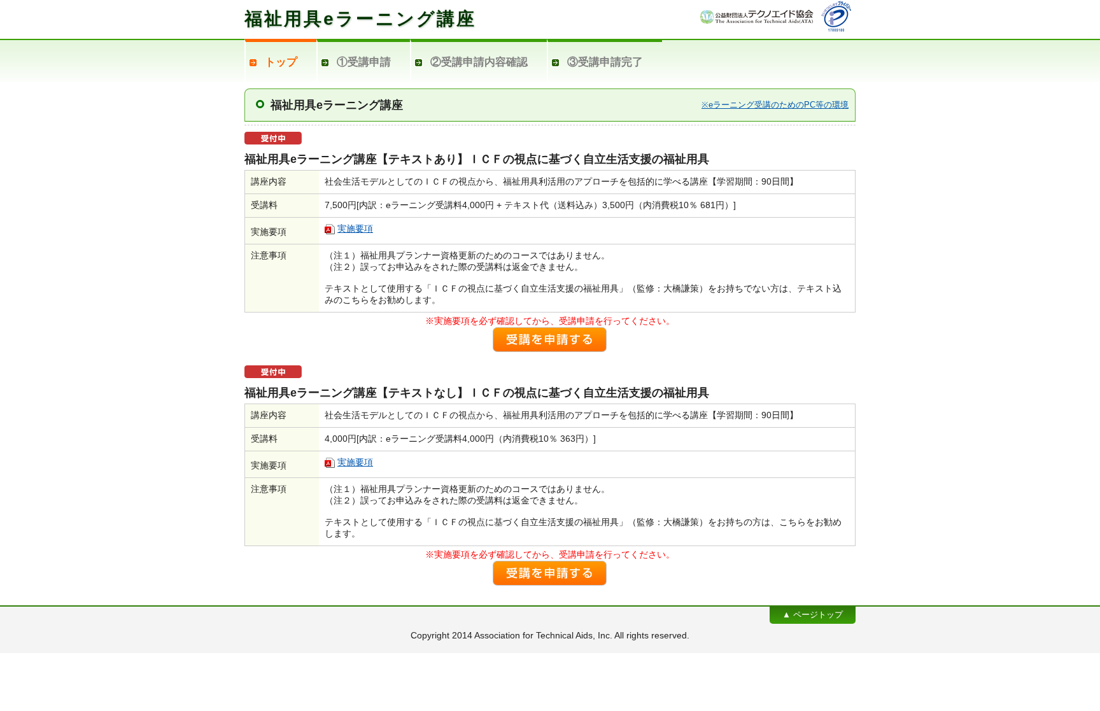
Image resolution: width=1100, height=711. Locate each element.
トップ (281, 62)
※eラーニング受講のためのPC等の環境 (775, 104)
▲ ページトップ (812, 614)
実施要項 (355, 228)
